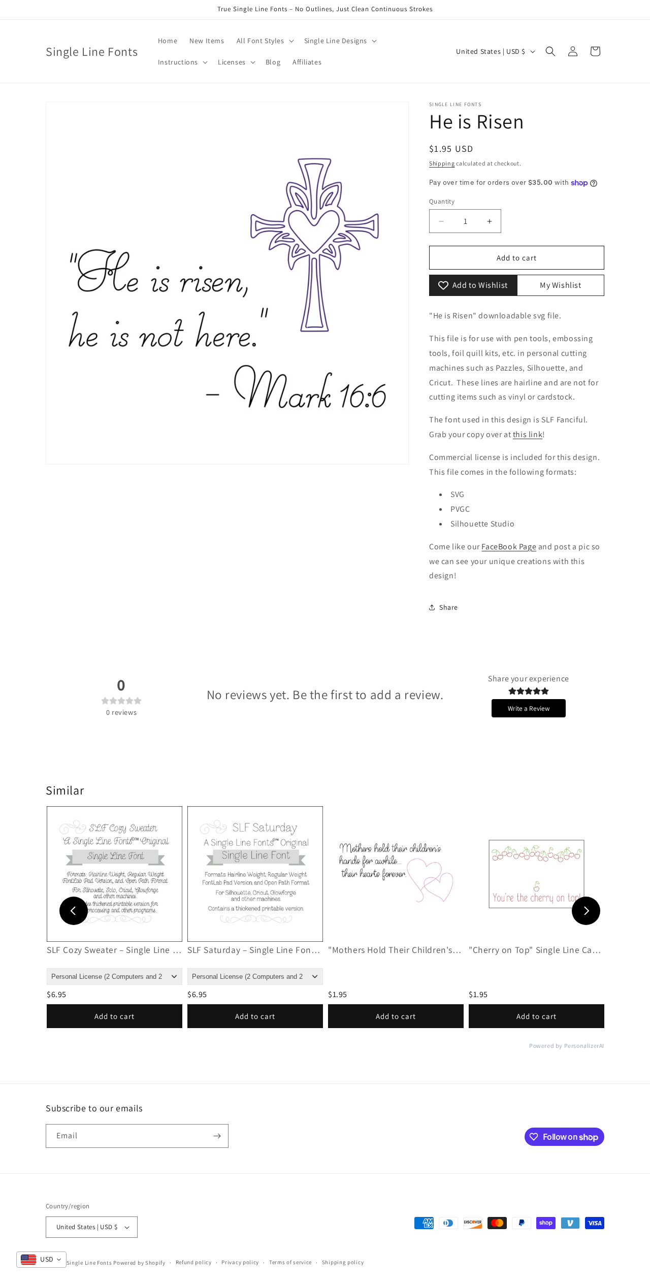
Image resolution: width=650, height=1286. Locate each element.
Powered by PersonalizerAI (566, 1046)
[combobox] (41, 1259)
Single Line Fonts (89, 1262)
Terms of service (290, 1262)
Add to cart (114, 1016)
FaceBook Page (508, 546)
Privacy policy (240, 1262)
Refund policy (194, 1262)
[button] (264, 40)
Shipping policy (343, 1262)
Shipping (442, 163)
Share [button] (448, 607)
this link (527, 434)
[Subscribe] (217, 1136)
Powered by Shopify (139, 1262)
